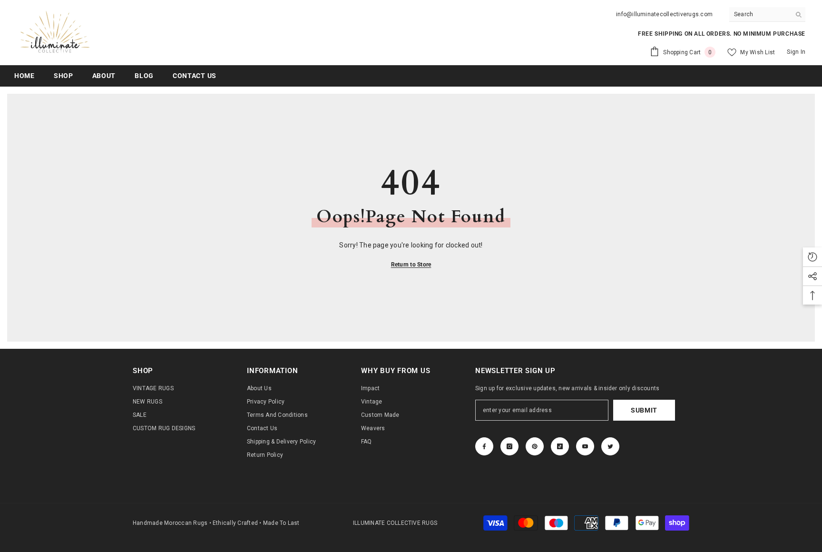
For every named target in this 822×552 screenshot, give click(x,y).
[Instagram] (509, 446)
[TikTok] (560, 446)
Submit (644, 410)
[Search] (767, 14)
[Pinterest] (535, 446)
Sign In (796, 52)
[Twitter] (610, 446)
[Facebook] (484, 446)
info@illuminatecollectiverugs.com (664, 14)
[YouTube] (585, 446)
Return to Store (411, 264)
